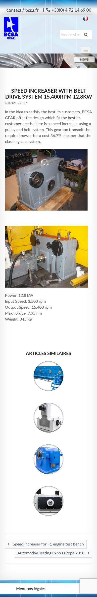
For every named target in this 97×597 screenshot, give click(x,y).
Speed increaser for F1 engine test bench (48, 544)
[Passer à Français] (85, 18)
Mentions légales (31, 589)
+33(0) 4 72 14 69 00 (71, 10)
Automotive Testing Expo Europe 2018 (51, 553)
